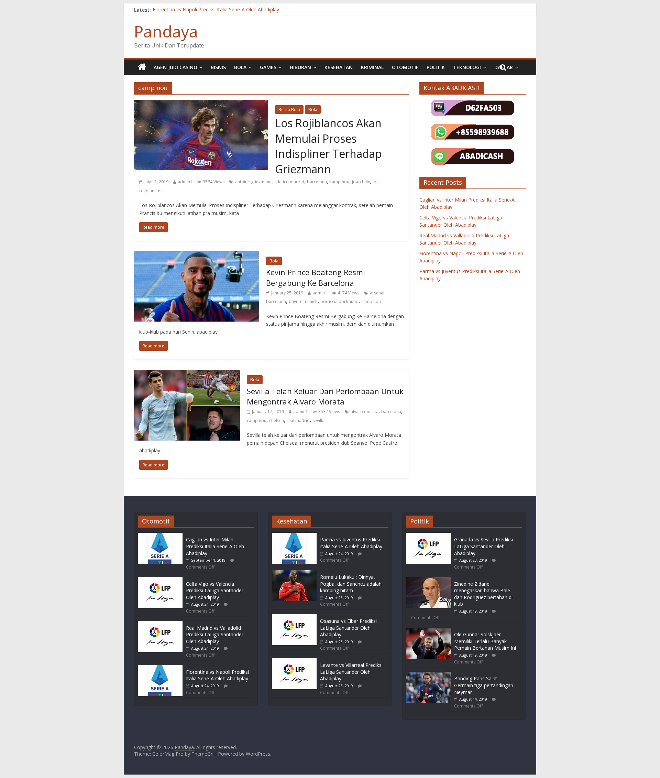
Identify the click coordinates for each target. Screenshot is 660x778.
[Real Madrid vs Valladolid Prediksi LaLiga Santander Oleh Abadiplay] (160, 624)
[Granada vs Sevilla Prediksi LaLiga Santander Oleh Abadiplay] (428, 536)
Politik (436, 67)
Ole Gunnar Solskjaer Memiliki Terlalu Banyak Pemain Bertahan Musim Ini (485, 641)
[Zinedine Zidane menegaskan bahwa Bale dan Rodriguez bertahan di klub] (428, 580)
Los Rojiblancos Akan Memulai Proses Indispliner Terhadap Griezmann (328, 146)
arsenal (377, 293)
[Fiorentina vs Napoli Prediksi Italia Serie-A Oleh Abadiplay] (160, 668)
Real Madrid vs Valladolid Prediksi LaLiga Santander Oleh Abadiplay (214, 635)
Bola (240, 67)
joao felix (361, 182)
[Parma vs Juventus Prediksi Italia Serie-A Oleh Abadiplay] (294, 536)
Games (268, 67)
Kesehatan (338, 67)
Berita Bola (289, 109)
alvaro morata (364, 411)
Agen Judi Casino (175, 67)
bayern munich (303, 301)
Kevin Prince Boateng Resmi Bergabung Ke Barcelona (315, 277)
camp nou (339, 182)
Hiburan (300, 67)
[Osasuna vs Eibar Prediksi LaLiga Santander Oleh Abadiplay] (294, 617)
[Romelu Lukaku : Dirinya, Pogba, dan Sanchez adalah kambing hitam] (294, 573)
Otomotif (405, 67)
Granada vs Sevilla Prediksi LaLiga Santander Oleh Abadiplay (483, 546)
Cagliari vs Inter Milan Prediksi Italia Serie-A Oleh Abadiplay (215, 546)
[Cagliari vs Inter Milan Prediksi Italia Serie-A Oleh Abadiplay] (160, 536)
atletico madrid (289, 182)
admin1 (185, 182)
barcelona (317, 182)
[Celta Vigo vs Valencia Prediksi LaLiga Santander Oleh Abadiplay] (160, 580)
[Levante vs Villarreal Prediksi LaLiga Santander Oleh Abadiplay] (294, 661)
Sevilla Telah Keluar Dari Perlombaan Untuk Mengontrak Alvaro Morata (325, 396)
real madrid (298, 420)
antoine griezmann (253, 182)
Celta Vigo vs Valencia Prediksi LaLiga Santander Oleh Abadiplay (214, 591)
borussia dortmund (339, 301)
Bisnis (218, 67)
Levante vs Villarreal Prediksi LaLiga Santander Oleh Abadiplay (351, 672)
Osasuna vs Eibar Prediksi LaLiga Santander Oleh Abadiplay (348, 628)
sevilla (318, 420)
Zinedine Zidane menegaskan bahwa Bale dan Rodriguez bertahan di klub (483, 594)
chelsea (276, 420)
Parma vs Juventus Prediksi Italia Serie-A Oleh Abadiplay (351, 543)
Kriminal (372, 67)
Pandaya (166, 31)
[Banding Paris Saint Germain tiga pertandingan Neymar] (428, 675)
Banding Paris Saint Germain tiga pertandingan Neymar (483, 685)
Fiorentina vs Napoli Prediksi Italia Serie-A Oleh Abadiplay (216, 10)
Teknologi (467, 67)
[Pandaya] (142, 67)
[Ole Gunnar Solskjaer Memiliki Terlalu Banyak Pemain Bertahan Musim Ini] (428, 631)
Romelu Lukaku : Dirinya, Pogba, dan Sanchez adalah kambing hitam (351, 584)
